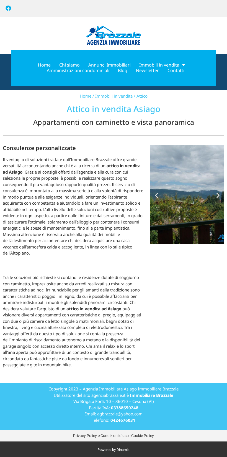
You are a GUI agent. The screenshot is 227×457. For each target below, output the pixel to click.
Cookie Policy (142, 435)
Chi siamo (69, 65)
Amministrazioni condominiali (78, 70)
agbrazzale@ (109, 414)
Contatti (175, 70)
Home (44, 65)
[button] (156, 195)
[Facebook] (8, 8)
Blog (122, 70)
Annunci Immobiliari (109, 65)
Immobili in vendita (159, 65)
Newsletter (147, 70)
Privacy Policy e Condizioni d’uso (101, 435)
